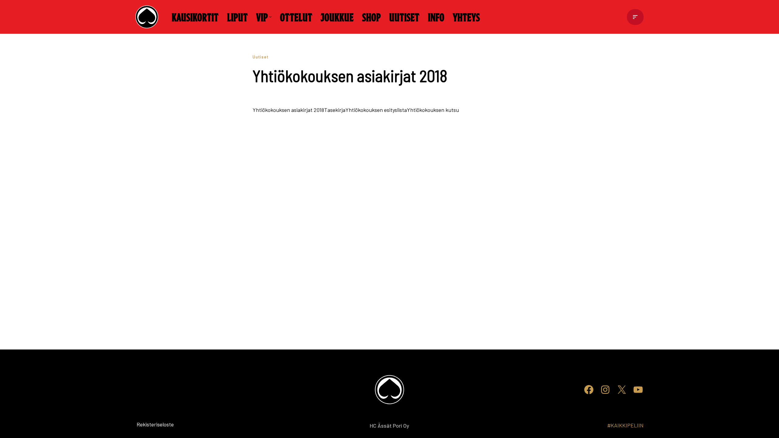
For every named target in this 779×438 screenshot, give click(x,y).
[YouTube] (638, 389)
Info (436, 16)
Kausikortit (195, 16)
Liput (237, 16)
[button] (270, 17)
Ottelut (296, 16)
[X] (621, 389)
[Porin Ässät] (148, 16)
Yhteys (466, 16)
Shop (371, 16)
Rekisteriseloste (145, 424)
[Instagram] (605, 389)
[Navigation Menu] (635, 17)
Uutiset (404, 16)
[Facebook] (588, 389)
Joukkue (337, 16)
